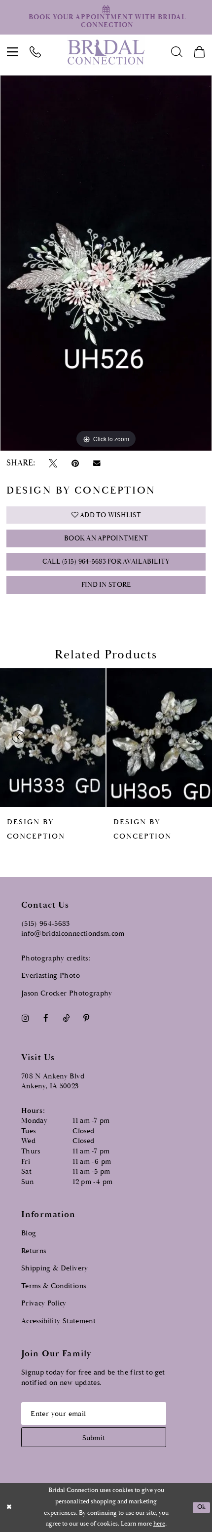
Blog (28, 1233)
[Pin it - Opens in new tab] (75, 463)
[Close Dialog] (9, 1507)
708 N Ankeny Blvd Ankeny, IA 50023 (52, 1081)
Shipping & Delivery (54, 1268)
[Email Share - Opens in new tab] (97, 463)
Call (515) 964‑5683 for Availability (106, 561)
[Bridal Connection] (105, 52)
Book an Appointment (106, 538)
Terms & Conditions (53, 1286)
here (159, 1524)
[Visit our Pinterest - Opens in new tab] (86, 1018)
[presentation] (56, 737)
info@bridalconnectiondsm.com (73, 933)
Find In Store (106, 584)
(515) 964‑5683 (45, 923)
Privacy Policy (44, 1303)
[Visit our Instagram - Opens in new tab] (25, 1018)
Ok (201, 1507)
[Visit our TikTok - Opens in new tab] (66, 1018)
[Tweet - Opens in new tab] (52, 463)
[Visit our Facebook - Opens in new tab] (45, 1018)
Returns (33, 1251)
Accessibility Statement (58, 1321)
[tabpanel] (106, 263)
